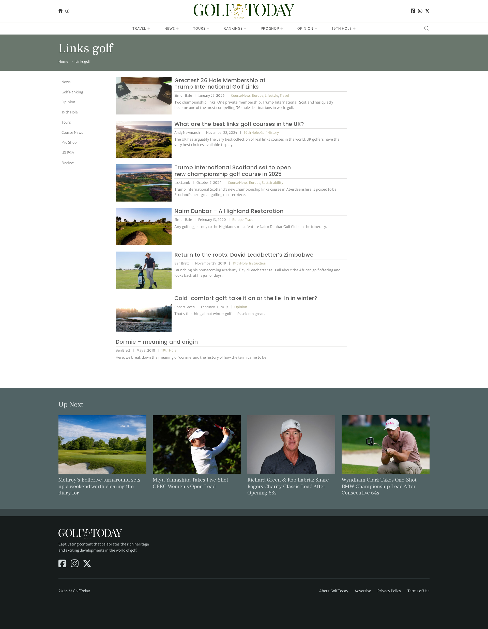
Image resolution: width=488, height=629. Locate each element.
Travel (139, 28)
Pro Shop (270, 28)
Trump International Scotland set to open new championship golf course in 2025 (232, 171)
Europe (257, 95)
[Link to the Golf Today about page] (67, 11)
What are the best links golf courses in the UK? (239, 124)
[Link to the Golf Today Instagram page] (420, 11)
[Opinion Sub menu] (316, 28)
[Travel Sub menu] (148, 28)
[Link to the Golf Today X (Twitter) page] (427, 11)
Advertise (363, 591)
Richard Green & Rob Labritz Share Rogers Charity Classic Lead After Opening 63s (288, 486)
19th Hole (342, 28)
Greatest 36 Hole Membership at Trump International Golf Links (220, 84)
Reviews (68, 162)
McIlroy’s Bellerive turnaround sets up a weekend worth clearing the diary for (99, 486)
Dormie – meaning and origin (157, 341)
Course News (72, 132)
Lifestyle (271, 95)
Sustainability (272, 182)
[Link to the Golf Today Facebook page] (413, 11)
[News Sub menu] (177, 28)
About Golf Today (333, 591)
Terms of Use (418, 591)
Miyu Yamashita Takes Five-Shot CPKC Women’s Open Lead (190, 483)
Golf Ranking (72, 92)
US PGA (68, 152)
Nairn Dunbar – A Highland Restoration (228, 211)
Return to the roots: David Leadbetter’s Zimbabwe (243, 254)
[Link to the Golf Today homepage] (60, 11)
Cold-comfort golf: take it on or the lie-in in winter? (245, 298)
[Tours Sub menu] (208, 28)
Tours (199, 28)
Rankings (233, 28)
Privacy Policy (389, 591)
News (169, 28)
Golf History (269, 132)
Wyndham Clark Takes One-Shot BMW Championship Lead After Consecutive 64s (379, 486)
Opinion (305, 28)
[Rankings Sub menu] (245, 28)
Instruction (257, 263)
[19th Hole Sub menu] (354, 28)
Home (63, 61)
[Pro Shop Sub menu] (281, 28)
